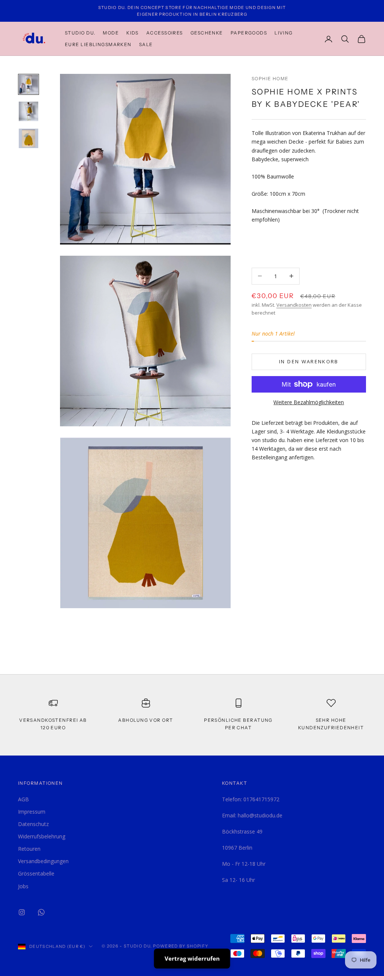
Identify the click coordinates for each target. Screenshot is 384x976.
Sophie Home (270, 78)
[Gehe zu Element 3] (28, 138)
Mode (111, 33)
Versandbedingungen (43, 861)
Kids (132, 33)
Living (283, 33)
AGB (23, 799)
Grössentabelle (36, 873)
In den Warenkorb (308, 361)
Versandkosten (294, 304)
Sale (146, 44)
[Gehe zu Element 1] (28, 84)
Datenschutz (33, 824)
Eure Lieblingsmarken (98, 44)
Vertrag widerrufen (192, 958)
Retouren (29, 848)
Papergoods (249, 33)
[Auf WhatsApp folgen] (41, 912)
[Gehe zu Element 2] (28, 111)
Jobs (23, 886)
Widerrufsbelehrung (41, 836)
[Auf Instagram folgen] (22, 912)
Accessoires (164, 33)
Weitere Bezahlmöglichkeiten (308, 402)
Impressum (31, 811)
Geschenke (206, 33)
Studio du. (80, 33)
